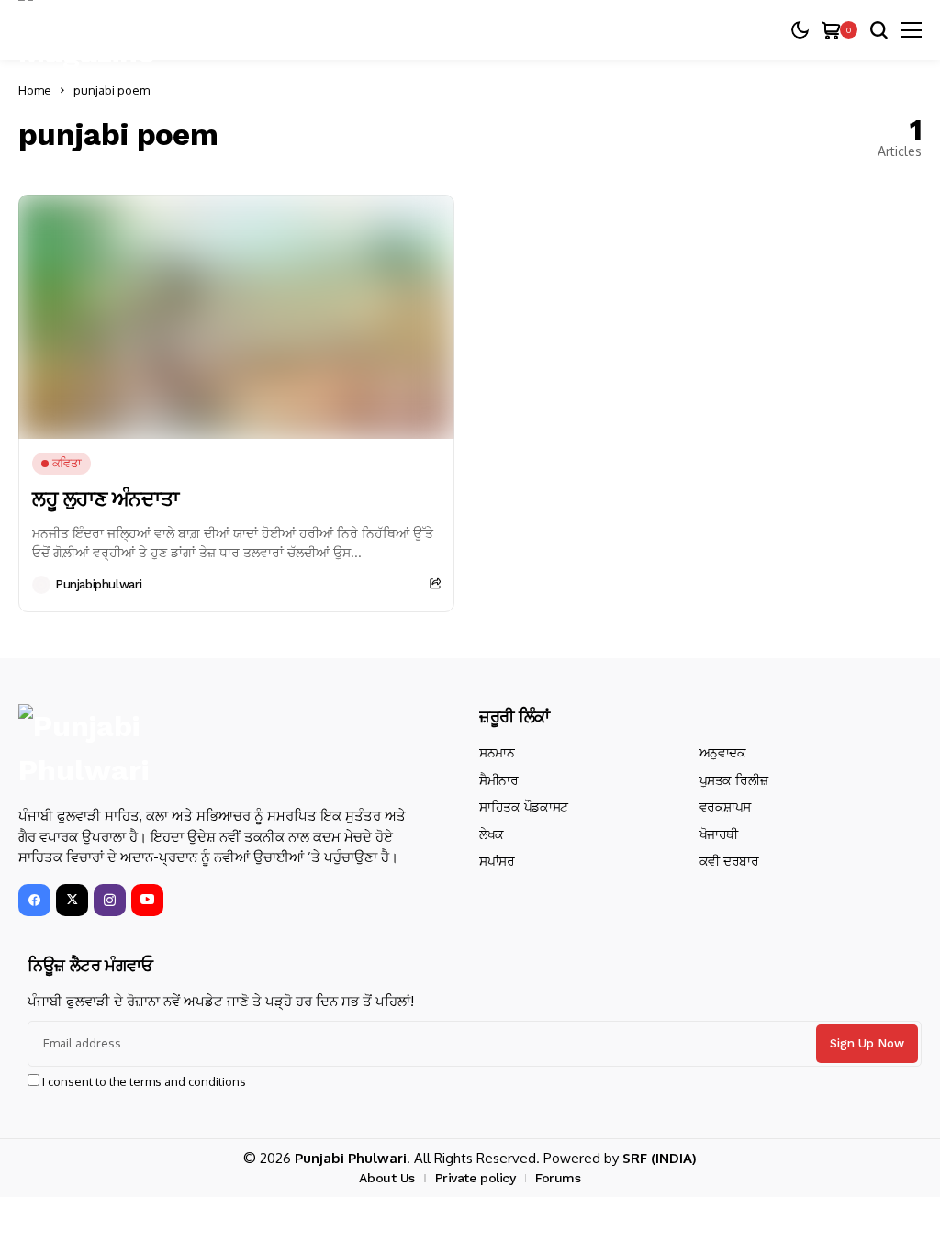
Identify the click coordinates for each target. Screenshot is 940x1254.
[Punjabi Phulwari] (114, 748)
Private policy (475, 1177)
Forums (557, 1177)
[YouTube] (147, 900)
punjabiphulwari (98, 584)
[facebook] (34, 900)
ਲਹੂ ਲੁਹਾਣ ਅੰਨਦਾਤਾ (105, 498)
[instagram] (110, 900)
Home (34, 90)
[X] (72, 900)
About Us (387, 1177)
